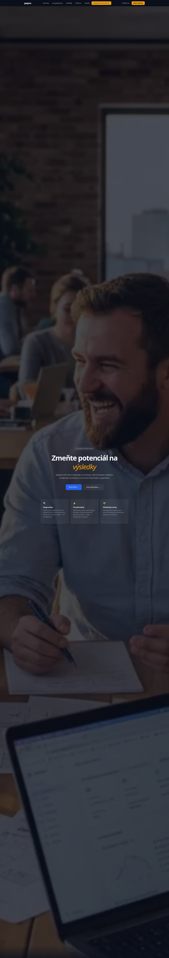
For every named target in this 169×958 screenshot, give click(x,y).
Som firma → (74, 487)
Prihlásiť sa (125, 3)
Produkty (69, 3)
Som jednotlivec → (93, 487)
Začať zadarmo (138, 3)
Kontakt (87, 3)
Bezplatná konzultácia (101, 3)
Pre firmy (46, 3)
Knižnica (78, 3)
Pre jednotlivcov (57, 3)
